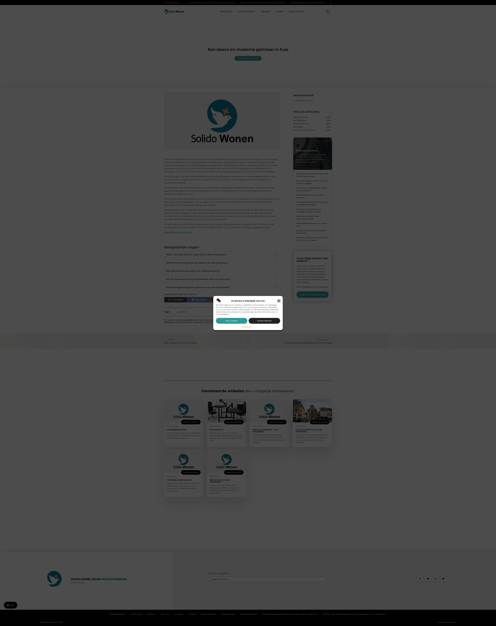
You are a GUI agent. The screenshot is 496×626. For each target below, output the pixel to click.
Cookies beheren (264, 321)
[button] (279, 301)
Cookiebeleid (247, 327)
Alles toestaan (231, 321)
